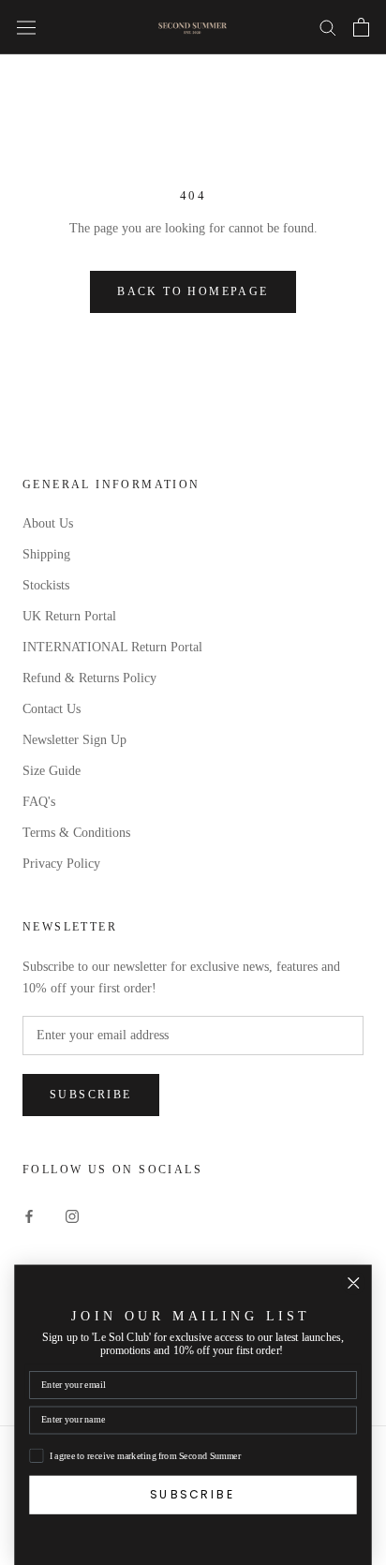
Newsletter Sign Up (74, 740)
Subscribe (91, 1094)
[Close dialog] (353, 1283)
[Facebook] (29, 1215)
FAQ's (38, 802)
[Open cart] (361, 27)
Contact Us (51, 709)
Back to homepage (192, 291)
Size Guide (51, 771)
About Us (47, 523)
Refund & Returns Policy (89, 678)
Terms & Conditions (76, 833)
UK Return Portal (69, 616)
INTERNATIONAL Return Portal (112, 647)
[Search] (327, 27)
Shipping (46, 554)
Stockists (45, 585)
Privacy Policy (61, 864)
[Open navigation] (26, 27)
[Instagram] (72, 1215)
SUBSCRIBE (193, 1494)
